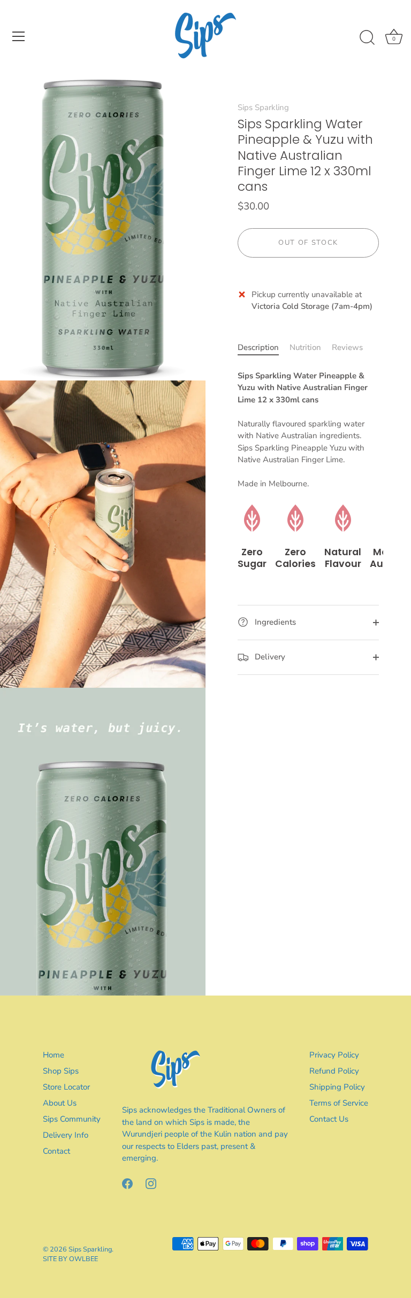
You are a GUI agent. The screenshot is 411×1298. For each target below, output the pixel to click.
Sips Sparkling (263, 107)
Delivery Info (65, 1135)
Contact (56, 1151)
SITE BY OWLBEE (70, 1259)
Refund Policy (334, 1071)
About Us (60, 1103)
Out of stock (308, 242)
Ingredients (274, 622)
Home (53, 1055)
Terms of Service (338, 1103)
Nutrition (305, 347)
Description (258, 347)
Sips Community (72, 1119)
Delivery (269, 656)
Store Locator (66, 1087)
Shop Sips (61, 1071)
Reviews (347, 347)
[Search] (367, 38)
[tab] (264, 347)
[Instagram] (151, 1183)
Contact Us (328, 1119)
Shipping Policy (337, 1087)
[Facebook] (127, 1183)
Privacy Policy (334, 1055)
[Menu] (19, 36)
